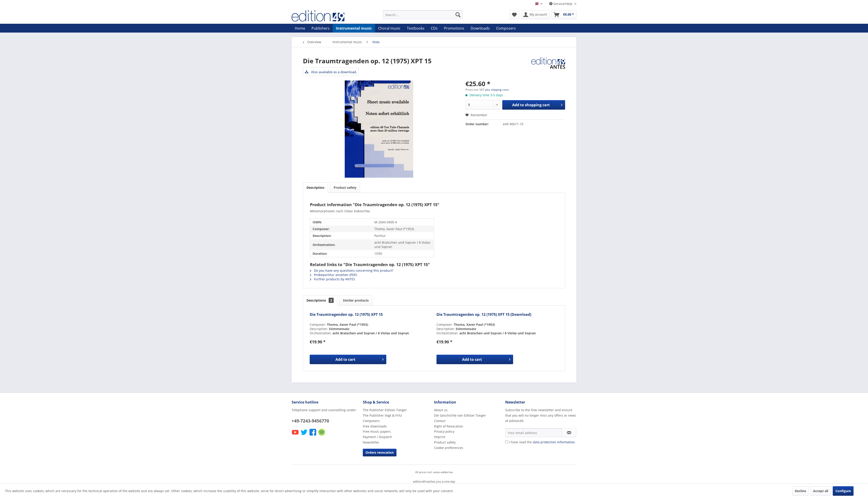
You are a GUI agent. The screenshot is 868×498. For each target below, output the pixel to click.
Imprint (439, 437)
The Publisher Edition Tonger (385, 410)
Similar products (356, 300)
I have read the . (542, 442)
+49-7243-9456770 (310, 421)
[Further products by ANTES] (548, 65)
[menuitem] (423, 14)
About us (441, 410)
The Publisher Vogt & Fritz (382, 415)
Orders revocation (380, 452)
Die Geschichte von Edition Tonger (460, 415)
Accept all (820, 491)
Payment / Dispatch (377, 437)
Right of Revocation (448, 426)
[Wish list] (514, 14)
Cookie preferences (448, 448)
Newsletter (371, 442)
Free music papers (377, 431)
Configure (843, 491)
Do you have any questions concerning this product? (353, 270)
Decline (800, 491)
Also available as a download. (333, 72)
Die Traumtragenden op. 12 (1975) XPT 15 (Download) (483, 314)
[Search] (458, 14)
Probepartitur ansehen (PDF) (335, 275)
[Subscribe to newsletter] (569, 432)
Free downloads (375, 426)
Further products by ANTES (334, 279)
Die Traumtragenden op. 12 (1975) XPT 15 (346, 314)
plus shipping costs (497, 90)
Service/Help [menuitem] (562, 4)
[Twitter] (304, 435)
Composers (371, 421)
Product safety (345, 187)
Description (315, 187)
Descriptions (319, 300)
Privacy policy (444, 431)
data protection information (554, 442)
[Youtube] (296, 435)
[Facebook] (313, 435)
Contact (440, 421)
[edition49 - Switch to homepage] (327, 15)
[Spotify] (322, 435)
